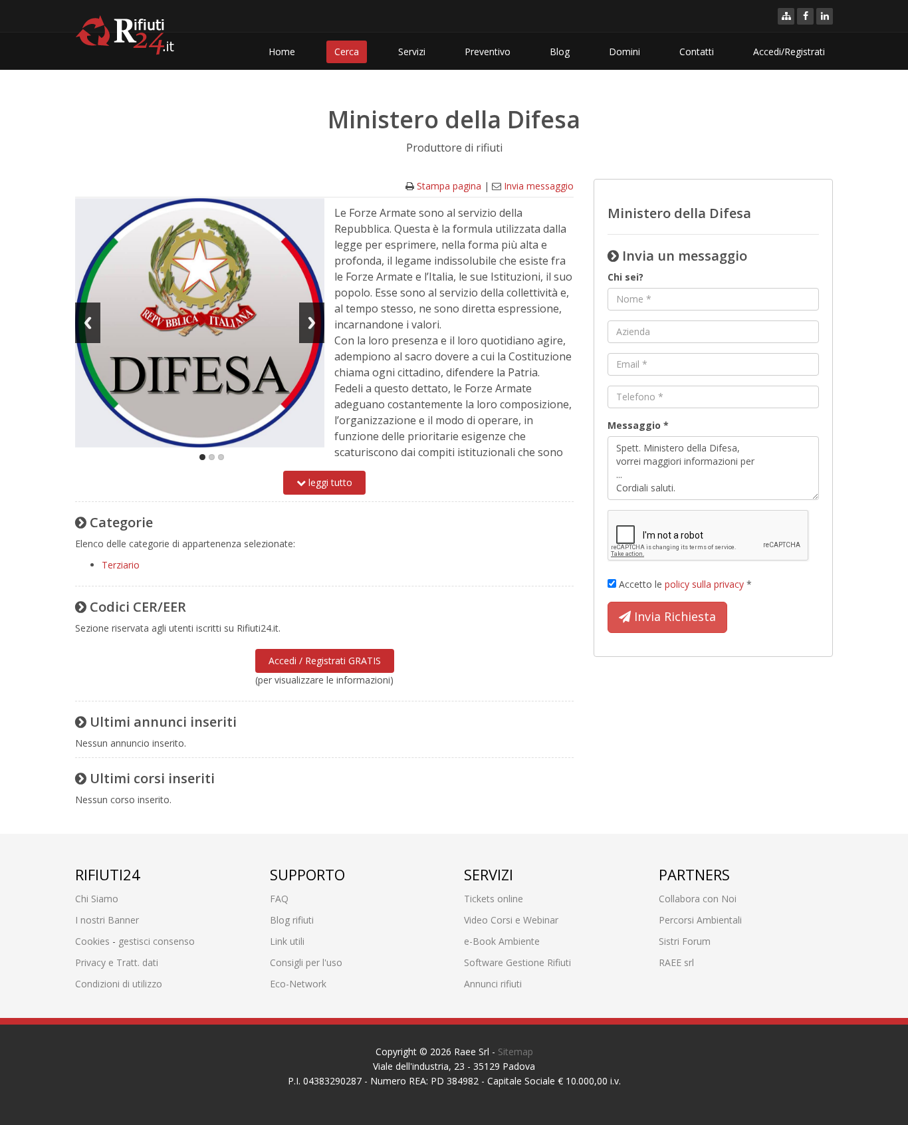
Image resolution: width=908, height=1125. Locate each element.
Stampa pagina (449, 186)
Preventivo (488, 51)
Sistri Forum (685, 941)
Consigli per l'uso (306, 962)
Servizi (411, 51)
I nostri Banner (107, 920)
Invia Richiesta (673, 616)
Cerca (346, 51)
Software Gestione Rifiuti (517, 962)
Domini (624, 51)
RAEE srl (676, 962)
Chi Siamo (96, 898)
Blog (560, 51)
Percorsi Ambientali (700, 920)
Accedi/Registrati (789, 51)
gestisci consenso (156, 941)
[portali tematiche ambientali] (786, 16)
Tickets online (493, 898)
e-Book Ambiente (502, 941)
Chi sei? (625, 277)
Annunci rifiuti (493, 983)
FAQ (279, 898)
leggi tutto (329, 482)
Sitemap (515, 1051)
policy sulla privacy (704, 584)
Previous (87, 323)
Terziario (121, 565)
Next (311, 323)
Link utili (287, 941)
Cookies (92, 941)
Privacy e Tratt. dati (116, 962)
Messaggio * (638, 425)
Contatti (696, 51)
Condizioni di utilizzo (118, 983)
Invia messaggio (539, 186)
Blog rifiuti (292, 920)
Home (282, 51)
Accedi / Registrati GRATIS (325, 660)
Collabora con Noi (698, 898)
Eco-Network (298, 983)
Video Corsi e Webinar (511, 920)
